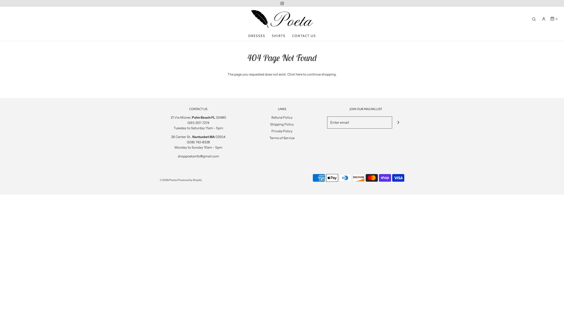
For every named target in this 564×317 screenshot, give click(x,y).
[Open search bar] (534, 19)
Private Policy (282, 131)
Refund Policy (282, 117)
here (299, 74)
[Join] (398, 122)
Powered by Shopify (190, 180)
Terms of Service (282, 138)
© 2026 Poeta (168, 180)
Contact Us (304, 36)
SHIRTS (279, 36)
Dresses (256, 36)
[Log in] (543, 19)
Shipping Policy (282, 124)
